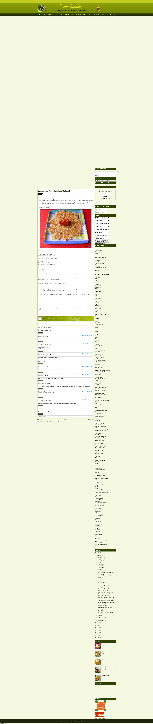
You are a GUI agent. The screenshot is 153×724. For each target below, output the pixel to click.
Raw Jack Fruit (98, 529)
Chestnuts (97, 318)
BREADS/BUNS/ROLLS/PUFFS (102, 274)
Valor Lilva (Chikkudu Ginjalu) (101, 544)
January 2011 (100, 557)
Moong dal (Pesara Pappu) (100, 264)
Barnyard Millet (98, 374)
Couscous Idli (104, 659)
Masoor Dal (97, 261)
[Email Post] (79, 318)
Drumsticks (97, 501)
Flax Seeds (97, 432)
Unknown (41, 375)
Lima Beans (97, 260)
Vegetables (75, 318)
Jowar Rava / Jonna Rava (100, 390)
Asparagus (97, 472)
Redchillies (47, 207)
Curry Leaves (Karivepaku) (100, 426)
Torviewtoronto (43, 344)
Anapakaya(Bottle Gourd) (100, 469)
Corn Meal (97, 380)
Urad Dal (97, 271)
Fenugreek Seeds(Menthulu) (100, 430)
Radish (96, 528)
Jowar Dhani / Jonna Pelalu (100, 387)
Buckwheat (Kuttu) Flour (100, 355)
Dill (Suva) (97, 427)
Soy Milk (97, 455)
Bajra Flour (97, 351)
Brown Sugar (97, 461)
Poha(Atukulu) (98, 397)
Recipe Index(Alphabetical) (51, 14)
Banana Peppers (98, 473)
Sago (71, 318)
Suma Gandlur (43, 400)
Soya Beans (97, 452)
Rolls (96, 280)
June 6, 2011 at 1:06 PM (87, 353)
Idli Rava (97, 384)
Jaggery (96, 463)
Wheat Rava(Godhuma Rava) (100, 416)
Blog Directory (3, 723)
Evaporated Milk (98, 299)
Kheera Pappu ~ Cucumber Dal (103, 588)
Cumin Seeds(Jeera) (99, 424)
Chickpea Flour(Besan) (99, 357)
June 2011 (100, 565)
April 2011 (100, 562)
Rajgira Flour (97, 364)
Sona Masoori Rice (98, 413)
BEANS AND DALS (99, 249)
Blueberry (97, 335)
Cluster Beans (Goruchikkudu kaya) (102, 494)
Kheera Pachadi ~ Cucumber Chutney (105, 593)
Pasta (96, 396)
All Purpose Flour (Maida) (100, 350)
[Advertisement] (65, 178)
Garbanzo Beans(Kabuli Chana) (101, 254)
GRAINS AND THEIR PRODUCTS (102, 370)
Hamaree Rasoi (43, 354)
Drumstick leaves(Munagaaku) (101, 502)
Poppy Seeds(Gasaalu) (99, 443)
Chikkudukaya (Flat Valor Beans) (101, 491)
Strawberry (97, 344)
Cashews (97, 317)
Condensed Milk (98, 297)
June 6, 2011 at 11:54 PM (86, 383)
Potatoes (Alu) (67, 318)
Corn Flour (97, 358)
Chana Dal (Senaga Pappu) (100, 251)
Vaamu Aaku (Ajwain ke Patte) (101, 542)
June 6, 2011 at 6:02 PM (87, 374)
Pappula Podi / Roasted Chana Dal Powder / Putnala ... (106, 576)
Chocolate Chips (98, 285)
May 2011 (100, 564)
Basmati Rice (97, 376)
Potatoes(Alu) (97, 525)
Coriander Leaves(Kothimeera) (101, 421)
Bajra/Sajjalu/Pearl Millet (100, 371)
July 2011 (100, 614)
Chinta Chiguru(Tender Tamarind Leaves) (103, 492)
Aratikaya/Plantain (98, 471)
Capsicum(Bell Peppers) (99, 484)
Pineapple (97, 341)
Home (40, 14)
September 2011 (101, 617)
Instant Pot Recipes (81, 14)
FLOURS (97, 348)
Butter (96, 292)
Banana (96, 334)
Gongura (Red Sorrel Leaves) (100, 506)
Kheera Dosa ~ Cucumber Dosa (104, 595)
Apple (96, 331)
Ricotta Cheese (98, 308)
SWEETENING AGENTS (100, 460)
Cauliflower (97, 486)
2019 (98, 634)
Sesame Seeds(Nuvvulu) (100, 446)
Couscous (97, 381)
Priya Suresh (42, 367)
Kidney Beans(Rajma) (99, 259)
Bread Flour (97, 354)
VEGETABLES (98, 468)
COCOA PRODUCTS (99, 282)
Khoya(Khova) (98, 302)
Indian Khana (42, 327)
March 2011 (100, 560)
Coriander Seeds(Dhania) (100, 423)
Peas (96, 522)
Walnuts (96, 327)
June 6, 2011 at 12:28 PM (86, 335)
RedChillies (42, 383)
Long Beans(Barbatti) (99, 515)
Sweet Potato (97, 538)
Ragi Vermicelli (98, 404)
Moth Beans (97, 266)
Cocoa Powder (98, 287)
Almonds (97, 315)
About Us (104, 14)
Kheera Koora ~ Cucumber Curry (104, 590)
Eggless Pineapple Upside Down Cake (105, 607)
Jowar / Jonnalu (98, 386)
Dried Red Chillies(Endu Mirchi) (101, 429)
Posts (98, 209)
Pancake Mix (97, 361)
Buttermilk (97, 294)
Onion (96, 519)
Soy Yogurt (97, 456)
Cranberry (97, 337)
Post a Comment (42, 416)
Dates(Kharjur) (98, 322)
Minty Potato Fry (101, 574)
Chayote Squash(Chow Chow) (101, 489)
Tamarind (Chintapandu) (99, 447)
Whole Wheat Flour (99, 367)
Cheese (96, 295)
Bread (96, 276)
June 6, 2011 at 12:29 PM (86, 343)
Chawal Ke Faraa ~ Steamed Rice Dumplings (108, 668)
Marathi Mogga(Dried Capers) (101, 437)
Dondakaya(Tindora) (99, 498)
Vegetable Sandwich (101, 598)
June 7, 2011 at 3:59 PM (87, 399)
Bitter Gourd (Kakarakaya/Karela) (101, 478)
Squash (96, 535)
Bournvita (97, 284)
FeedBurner (109, 198)
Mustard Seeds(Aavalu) (99, 440)
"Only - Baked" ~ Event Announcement (105, 612)
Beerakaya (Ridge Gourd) (100, 475)
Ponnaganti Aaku (98, 524)
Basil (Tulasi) (97, 420)
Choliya (96, 253)
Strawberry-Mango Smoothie (103, 603)
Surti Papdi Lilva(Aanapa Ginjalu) (101, 537)
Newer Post (39, 419)
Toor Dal (97, 270)
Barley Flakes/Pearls (99, 373)
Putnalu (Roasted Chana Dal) (100, 267)
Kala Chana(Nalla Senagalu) (100, 257)
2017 (98, 630)
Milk (96, 304)
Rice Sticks (97, 406)
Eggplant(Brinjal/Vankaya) (100, 505)
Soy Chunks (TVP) (99, 453)
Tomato (96, 541)
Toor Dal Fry (100, 569)
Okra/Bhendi (97, 518)
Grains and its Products (58, 318)
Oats (96, 403)
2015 (98, 627)
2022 (98, 639)
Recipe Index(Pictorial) (67, 14)
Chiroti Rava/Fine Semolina (100, 378)
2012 (98, 622)
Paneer (96, 307)
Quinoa (96, 401)
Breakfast (49, 318)
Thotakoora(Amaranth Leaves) (101, 540)
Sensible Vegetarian (44, 392)
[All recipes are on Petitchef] (99, 716)
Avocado (97, 332)
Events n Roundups (94, 14)
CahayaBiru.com (92, 721)
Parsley (96, 442)
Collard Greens (98, 495)
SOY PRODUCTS (99, 450)
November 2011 (101, 620)
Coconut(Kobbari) (98, 320)
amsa (40, 409)
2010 (98, 554)
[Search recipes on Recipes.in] (100, 718)
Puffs (96, 278)
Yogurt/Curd (97, 311)
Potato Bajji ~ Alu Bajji (102, 582)
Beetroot (96, 476)
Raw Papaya (97, 532)
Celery (96, 488)
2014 (98, 625)
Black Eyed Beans (98, 250)
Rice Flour (97, 366)
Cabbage (96, 482)
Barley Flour (97, 353)
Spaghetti (97, 414)
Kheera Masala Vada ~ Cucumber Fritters (105, 592)
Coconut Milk (97, 321)
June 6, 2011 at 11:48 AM (86, 327)
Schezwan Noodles (105, 675)
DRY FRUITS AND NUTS (100, 314)
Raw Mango (97, 531)
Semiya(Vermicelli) (98, 409)
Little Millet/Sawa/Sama (99, 393)
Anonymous (42, 336)
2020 (98, 635)
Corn (96, 496)
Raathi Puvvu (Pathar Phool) (100, 444)
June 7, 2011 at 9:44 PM (87, 408)
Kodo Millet (97, 391)
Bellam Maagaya (101, 608)
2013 (98, 624)
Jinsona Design (76, 721)
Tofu (96, 457)
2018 (98, 632)
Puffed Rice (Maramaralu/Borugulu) (102, 400)
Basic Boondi (104, 644)
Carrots (96, 485)
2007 (98, 552)
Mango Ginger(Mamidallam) (100, 436)
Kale (96, 512)
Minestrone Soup (101, 567)
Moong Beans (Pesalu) (99, 263)
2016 (98, 629)
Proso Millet (97, 399)
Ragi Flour (97, 363)
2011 (98, 555)
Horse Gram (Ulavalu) (99, 256)
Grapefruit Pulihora (101, 584)
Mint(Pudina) (97, 439)
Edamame (97, 504)
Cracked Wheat (98, 383)
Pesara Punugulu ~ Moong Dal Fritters (108, 652)
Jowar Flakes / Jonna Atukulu (100, 388)
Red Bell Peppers (98, 534)
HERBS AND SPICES (99, 419)
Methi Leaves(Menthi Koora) (100, 517)
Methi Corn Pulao (101, 579)
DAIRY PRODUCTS (99, 291)
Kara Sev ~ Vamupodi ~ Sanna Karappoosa (106, 602)
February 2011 (101, 559)
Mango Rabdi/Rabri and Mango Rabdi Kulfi (106, 600)
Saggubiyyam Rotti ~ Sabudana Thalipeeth (54, 191)
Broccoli (96, 479)
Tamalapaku (77, 5)
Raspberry (97, 343)
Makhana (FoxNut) (99, 324)
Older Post (90, 419)
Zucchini (96, 545)
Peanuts (96, 325)
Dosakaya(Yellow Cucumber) (100, 499)
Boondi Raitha (100, 580)
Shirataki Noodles (98, 411)
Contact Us (112, 14)
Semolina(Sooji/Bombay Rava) (101, 410)
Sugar (96, 464)
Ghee (96, 301)
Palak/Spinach (98, 521)
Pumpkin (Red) (98, 527)
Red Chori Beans (98, 269)
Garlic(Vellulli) (98, 433)
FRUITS (97, 330)
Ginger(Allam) (98, 434)
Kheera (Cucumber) (99, 514)
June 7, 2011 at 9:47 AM (87, 391)
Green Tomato (98, 511)
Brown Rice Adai (101, 610)
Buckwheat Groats (98, 377)
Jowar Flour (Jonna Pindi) (100, 360)
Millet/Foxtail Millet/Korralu (100, 394)
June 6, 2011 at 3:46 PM (87, 366)
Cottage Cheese (98, 298)
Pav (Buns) (97, 277)
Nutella (96, 288)
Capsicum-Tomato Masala (102, 570)
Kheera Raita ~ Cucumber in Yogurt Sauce (106, 597)
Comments (100, 212)
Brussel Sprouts (98, 481)
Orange (96, 340)
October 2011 (100, 619)
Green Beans (97, 509)
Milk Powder (97, 305)
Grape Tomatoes (98, 508)
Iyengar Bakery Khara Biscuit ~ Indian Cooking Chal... (105, 586)
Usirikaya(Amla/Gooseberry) (100, 345)
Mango (96, 338)
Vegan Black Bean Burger (102, 605)
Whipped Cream (98, 310)
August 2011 (100, 615)
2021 (98, 637)
